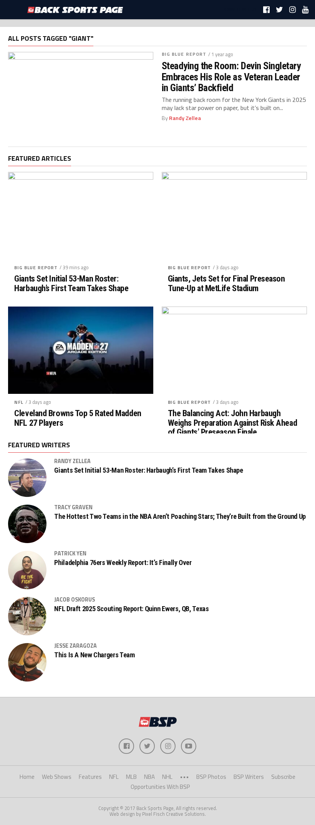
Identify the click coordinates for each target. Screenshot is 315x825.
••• (184, 776)
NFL (18, 402)
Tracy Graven (73, 507)
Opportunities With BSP (160, 786)
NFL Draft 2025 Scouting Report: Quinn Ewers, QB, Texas (131, 609)
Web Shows (56, 776)
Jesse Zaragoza (75, 645)
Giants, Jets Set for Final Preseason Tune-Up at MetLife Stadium (226, 283)
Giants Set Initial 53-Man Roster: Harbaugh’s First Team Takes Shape (71, 283)
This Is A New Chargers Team (94, 655)
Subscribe (283, 776)
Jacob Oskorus (74, 599)
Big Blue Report (184, 54)
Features (90, 776)
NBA (149, 776)
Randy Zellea (185, 118)
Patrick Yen (70, 553)
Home (27, 776)
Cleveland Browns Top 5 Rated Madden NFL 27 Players (77, 417)
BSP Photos (211, 776)
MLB (131, 776)
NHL (167, 776)
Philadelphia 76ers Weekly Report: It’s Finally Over (122, 563)
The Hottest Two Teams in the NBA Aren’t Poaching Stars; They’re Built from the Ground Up (180, 516)
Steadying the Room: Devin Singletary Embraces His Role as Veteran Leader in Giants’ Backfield (231, 76)
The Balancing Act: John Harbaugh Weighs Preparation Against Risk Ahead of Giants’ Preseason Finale (232, 422)
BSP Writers (249, 776)
